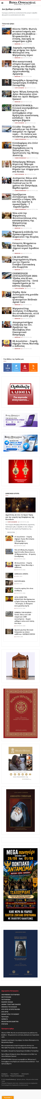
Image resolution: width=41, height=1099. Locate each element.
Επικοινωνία (25, 1074)
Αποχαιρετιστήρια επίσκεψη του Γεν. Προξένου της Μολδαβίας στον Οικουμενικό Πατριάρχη (22, 328)
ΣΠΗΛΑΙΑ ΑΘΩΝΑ (21, 574)
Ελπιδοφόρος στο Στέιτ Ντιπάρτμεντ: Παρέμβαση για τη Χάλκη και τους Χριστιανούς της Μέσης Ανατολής (25, 149)
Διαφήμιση (4, 1074)
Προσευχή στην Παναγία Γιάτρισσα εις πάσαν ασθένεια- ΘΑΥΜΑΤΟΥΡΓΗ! (24, 632)
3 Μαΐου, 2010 (18, 583)
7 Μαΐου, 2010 (18, 576)
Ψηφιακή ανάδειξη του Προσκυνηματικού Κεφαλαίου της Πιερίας (25, 234)
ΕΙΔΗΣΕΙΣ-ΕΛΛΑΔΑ (7, 1002)
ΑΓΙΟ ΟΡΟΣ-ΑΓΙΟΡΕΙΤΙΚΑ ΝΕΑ (10, 1009)
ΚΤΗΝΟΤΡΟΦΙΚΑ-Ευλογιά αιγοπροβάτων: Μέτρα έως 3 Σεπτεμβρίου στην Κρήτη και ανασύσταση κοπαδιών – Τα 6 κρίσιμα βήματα (25, 113)
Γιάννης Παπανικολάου (21, 139)
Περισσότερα (11, 532)
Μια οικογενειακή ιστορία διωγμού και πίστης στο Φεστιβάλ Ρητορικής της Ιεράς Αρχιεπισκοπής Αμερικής (24, 67)
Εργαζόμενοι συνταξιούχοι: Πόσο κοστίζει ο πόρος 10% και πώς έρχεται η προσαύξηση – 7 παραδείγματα (24, 200)
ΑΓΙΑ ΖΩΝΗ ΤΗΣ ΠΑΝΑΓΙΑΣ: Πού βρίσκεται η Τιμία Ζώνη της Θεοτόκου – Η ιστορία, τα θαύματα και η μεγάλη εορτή (24, 601)
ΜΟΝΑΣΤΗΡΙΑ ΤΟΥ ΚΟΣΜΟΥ (10, 1014)
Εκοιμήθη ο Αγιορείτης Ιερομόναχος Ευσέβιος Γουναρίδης (25, 83)
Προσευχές (5, 1016)
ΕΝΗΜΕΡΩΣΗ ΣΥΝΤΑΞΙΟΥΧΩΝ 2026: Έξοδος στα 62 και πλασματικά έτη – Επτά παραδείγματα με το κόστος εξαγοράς (25, 279)
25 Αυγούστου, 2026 (20, 558)
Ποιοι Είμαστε (15, 1074)
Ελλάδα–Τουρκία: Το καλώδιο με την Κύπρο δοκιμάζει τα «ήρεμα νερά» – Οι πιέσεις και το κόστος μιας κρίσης (24, 131)
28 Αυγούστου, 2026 (27, 44)
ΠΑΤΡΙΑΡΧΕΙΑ (5, 999)
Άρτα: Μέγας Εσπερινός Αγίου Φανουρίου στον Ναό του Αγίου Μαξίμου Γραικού (25, 95)
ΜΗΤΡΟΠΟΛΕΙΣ (6, 997)
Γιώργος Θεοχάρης (19, 87)
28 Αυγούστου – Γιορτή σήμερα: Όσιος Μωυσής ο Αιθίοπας (25, 343)
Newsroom (17, 44)
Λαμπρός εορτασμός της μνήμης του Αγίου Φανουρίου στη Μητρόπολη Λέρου (24, 51)
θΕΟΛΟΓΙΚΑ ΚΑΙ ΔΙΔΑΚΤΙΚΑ (9, 1021)
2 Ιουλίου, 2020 (19, 636)
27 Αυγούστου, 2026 (24, 522)
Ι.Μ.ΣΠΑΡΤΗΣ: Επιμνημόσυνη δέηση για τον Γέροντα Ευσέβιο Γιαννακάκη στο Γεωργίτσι (24, 262)
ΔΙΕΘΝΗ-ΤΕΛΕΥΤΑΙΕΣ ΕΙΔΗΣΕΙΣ (11, 1004)
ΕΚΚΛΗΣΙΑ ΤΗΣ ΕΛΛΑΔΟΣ (9, 1007)
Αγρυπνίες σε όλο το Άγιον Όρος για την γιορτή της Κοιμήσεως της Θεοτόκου (19, 517)
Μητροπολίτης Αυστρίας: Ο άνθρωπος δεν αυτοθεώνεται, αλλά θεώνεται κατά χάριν (25, 312)
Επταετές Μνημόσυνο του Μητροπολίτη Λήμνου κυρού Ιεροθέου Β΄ (25, 247)
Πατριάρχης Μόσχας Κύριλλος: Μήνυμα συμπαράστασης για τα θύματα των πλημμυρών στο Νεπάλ (25, 166)
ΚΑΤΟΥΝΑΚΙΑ (19, 581)
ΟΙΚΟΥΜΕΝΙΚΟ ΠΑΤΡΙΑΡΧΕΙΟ (10, 994)
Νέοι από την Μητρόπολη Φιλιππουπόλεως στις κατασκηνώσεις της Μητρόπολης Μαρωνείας (24, 219)
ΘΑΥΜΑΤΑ (4, 1019)
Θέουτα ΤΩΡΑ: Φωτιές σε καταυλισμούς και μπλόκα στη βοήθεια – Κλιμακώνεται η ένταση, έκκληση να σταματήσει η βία (24, 35)
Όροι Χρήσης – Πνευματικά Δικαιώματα (12, 1076)
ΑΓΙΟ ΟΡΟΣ (4, 1012)
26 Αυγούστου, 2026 (20, 608)
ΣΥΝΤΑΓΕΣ (4, 1024)
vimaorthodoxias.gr (11, 1079)
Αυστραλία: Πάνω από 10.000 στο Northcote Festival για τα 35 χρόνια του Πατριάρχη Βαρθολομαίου (24, 182)
